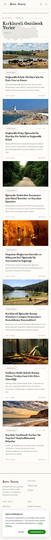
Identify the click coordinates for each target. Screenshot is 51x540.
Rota (18, 4)
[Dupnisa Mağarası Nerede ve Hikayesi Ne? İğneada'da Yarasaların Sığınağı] (25, 233)
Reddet (21, 532)
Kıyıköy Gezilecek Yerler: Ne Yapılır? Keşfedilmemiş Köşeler (23, 438)
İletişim (30, 490)
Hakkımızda (32, 486)
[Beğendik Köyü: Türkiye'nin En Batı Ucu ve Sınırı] (25, 56)
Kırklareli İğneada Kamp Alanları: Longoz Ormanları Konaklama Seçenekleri (23, 317)
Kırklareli (11, 72)
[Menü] (5, 4)
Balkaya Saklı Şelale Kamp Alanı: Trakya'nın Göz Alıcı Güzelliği (22, 376)
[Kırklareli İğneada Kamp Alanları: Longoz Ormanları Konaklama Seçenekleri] (25, 292)
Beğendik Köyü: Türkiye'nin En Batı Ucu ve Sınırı (24, 78)
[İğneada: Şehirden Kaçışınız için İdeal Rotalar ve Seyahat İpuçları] (25, 174)
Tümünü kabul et (36, 532)
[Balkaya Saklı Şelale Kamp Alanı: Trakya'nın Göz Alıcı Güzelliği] (25, 352)
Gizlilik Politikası (34, 506)
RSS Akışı (6, 506)
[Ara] (46, 4)
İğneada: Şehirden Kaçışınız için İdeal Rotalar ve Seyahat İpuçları (23, 198)
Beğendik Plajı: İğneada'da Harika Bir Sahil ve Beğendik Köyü (23, 136)
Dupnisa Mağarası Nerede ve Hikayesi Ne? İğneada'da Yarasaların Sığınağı (23, 257)
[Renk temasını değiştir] (41, 4)
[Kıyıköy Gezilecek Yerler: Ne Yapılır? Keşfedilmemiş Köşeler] (25, 414)
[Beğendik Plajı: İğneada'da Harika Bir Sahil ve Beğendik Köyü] (25, 112)
